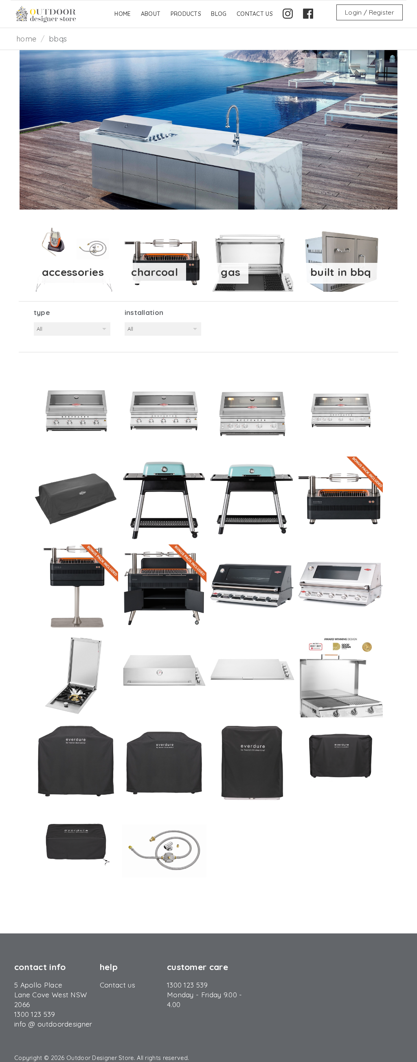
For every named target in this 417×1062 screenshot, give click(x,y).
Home (26, 39)
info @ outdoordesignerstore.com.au (74, 1024)
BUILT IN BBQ (340, 272)
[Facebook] (308, 18)
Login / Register (369, 12)
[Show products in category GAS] (253, 258)
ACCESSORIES (73, 272)
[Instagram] (288, 18)
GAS (230, 272)
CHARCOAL (154, 272)
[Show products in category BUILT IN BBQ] (342, 258)
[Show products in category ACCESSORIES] (74, 258)
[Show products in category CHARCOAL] (163, 258)
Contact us (117, 985)
